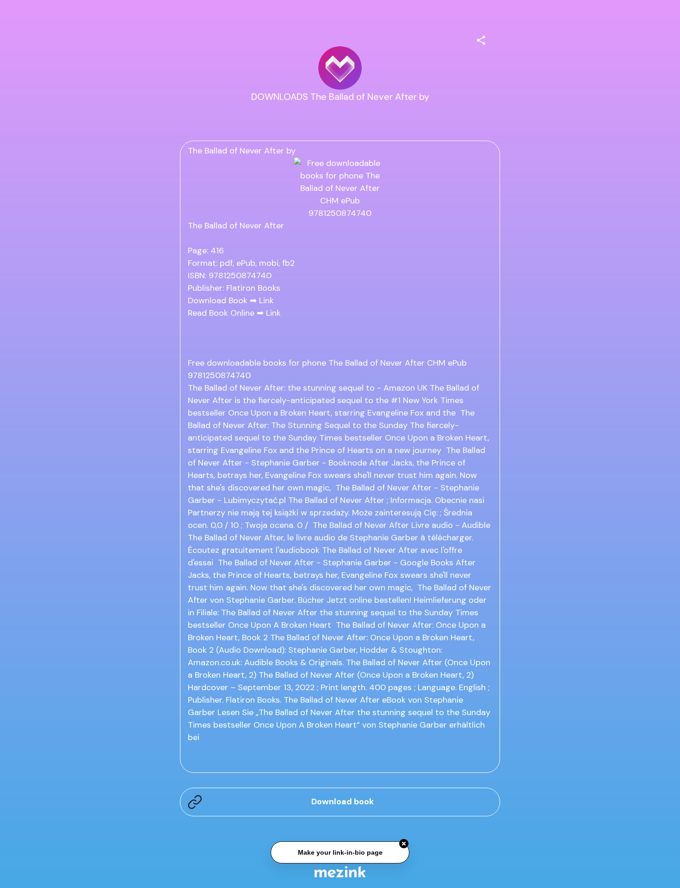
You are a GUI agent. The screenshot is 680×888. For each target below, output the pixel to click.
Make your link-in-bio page (339, 851)
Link (266, 300)
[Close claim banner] (403, 842)
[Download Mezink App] (340, 872)
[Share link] (481, 38)
